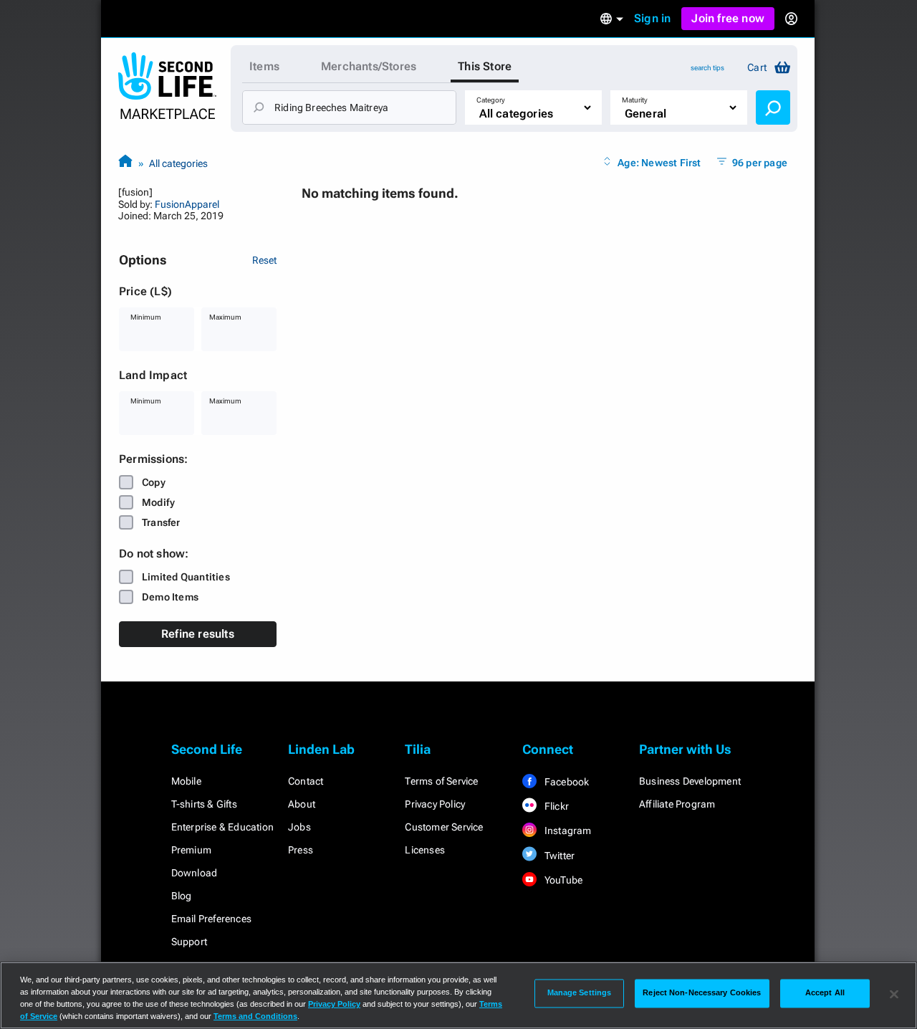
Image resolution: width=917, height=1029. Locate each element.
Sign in (652, 18)
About (301, 804)
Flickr (555, 806)
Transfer (161, 522)
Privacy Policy (435, 804)
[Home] (125, 163)
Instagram (567, 830)
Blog (181, 895)
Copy (153, 482)
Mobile (186, 781)
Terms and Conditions (255, 1016)
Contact (305, 781)
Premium (191, 850)
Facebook (566, 782)
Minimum (145, 317)
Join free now (727, 18)
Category (490, 100)
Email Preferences (211, 918)
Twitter (558, 855)
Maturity (635, 100)
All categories (178, 163)
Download (194, 873)
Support (189, 941)
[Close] (894, 994)
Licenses (425, 850)
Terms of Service (441, 781)
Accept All (825, 993)
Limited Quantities (186, 577)
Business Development (690, 781)
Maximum (225, 317)
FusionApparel (187, 204)
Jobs (299, 827)
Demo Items (170, 597)
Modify (158, 502)
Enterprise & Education (222, 827)
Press (300, 850)
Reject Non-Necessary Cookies (702, 993)
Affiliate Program (677, 804)
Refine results (197, 634)
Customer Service (444, 827)
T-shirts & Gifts (204, 804)
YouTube (562, 880)
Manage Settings (579, 993)
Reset (264, 260)
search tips (707, 68)
